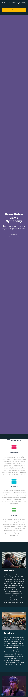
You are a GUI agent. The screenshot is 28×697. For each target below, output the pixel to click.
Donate (14, 10)
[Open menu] (3, 5)
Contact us (14, 234)
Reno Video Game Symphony (14, 3)
